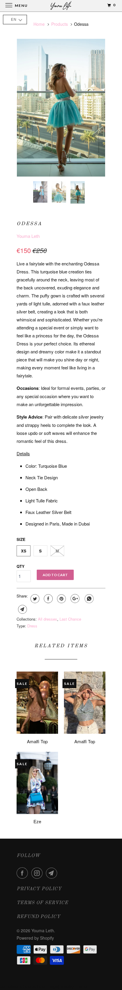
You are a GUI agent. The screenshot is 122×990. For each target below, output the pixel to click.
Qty (21, 566)
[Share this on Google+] (74, 598)
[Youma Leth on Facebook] (23, 873)
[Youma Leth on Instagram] (38, 873)
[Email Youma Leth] (53, 873)
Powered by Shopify (35, 938)
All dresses (47, 619)
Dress (32, 626)
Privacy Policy (39, 889)
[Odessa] (61, 108)
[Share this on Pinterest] (61, 598)
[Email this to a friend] (22, 609)
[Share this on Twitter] (34, 598)
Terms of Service (42, 903)
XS (23, 551)
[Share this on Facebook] (47, 598)
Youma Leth (28, 236)
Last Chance (70, 619)
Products (59, 24)
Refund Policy (38, 916)
